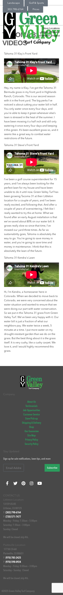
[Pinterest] (23, 483)
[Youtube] (40, 483)
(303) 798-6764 (13, 512)
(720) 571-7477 (13, 517)
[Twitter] (15, 483)
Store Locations (51, 28)
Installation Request (49, 35)
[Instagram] (31, 483)
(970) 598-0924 (13, 562)
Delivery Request (50, 32)
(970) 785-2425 (13, 558)
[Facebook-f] (7, 483)
